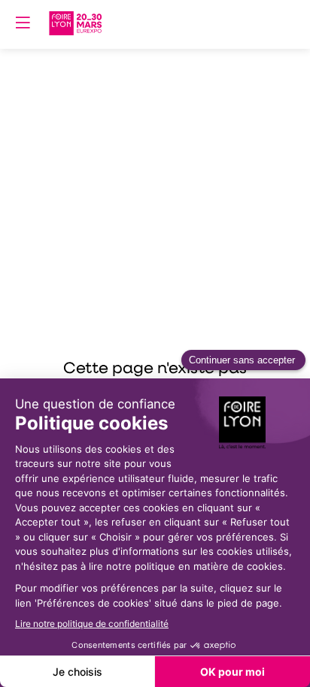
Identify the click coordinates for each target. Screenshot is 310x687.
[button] (22, 22)
